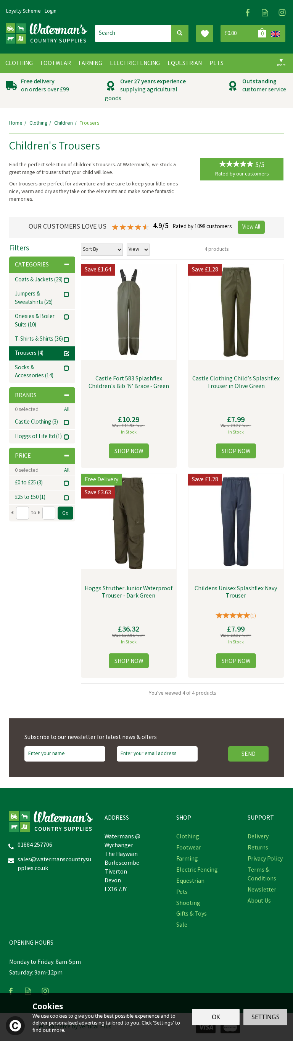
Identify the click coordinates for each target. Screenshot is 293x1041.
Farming (187, 859)
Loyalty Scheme (23, 11)
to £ (35, 513)
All (66, 410)
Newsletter (262, 890)
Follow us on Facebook (248, 12)
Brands (26, 395)
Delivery (258, 837)
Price (23, 456)
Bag (244, 33)
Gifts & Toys (191, 914)
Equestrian (190, 881)
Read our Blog (265, 12)
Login (50, 11)
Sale (181, 925)
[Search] (179, 33)
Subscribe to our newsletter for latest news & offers (90, 738)
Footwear (188, 848)
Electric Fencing (197, 870)
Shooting (188, 904)
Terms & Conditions (262, 874)
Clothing (187, 837)
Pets (182, 892)
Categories (32, 265)
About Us (259, 901)
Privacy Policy (265, 859)
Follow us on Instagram (282, 12)
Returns (258, 848)
